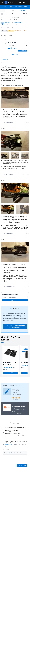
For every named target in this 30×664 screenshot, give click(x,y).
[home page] (9, 2)
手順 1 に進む (5, 59)
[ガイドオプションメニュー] (28, 10)
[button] (20, 2)
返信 (23, 435)
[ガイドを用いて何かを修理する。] (16, 397)
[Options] (2, 14)
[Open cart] (23, 2)
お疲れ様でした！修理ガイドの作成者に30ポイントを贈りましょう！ (15, 326)
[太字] (4, 453)
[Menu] (2, 2)
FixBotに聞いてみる (11, 122)
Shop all (3, 342)
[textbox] (15, 459)
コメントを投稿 (22, 465)
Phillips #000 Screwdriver (15, 43)
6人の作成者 (11, 385)
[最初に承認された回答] (19, 397)
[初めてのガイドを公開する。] (13, 397)
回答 (13, 10)
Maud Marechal (9, 444)
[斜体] (7, 453)
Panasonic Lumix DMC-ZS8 (21, 13)
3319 (4, 27)
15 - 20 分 (5, 30)
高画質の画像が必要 (21, 30)
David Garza (7, 22)
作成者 (5, 385)
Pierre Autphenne (9, 435)
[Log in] (27, 2)
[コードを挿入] (9, 453)
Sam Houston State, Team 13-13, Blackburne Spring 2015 (18, 406)
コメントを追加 (15, 293)
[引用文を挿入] (14, 453)
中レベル (12, 30)
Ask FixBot (14, 300)
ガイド (8, 10)
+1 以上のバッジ (15, 399)
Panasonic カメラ (9, 13)
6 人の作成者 (18, 22)
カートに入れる (22, 50)
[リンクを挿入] (11, 453)
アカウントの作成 (22, 7)
